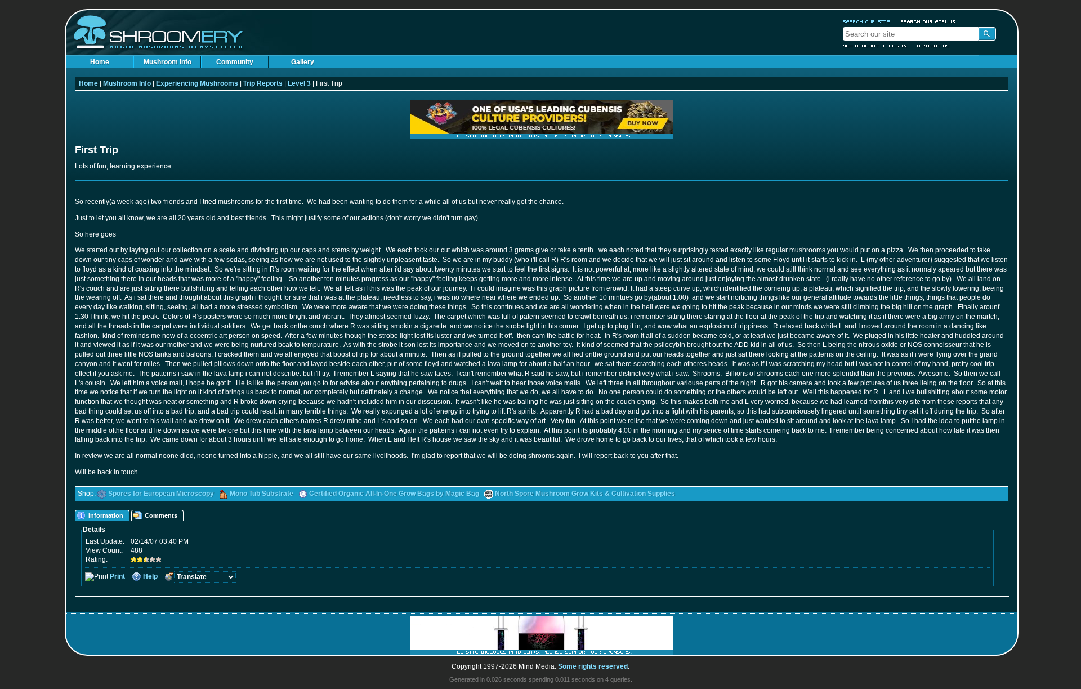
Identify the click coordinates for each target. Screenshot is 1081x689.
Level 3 (299, 83)
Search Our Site (866, 21)
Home (99, 62)
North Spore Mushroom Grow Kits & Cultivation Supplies (585, 493)
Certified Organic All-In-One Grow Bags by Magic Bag (394, 493)
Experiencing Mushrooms (197, 83)
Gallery (302, 62)
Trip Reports (263, 83)
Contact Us (933, 45)
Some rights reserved (593, 666)
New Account (861, 45)
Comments (161, 515)
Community (234, 62)
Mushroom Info (167, 62)
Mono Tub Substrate (261, 493)
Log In (898, 45)
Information (105, 515)
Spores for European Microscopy (161, 493)
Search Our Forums (927, 21)
